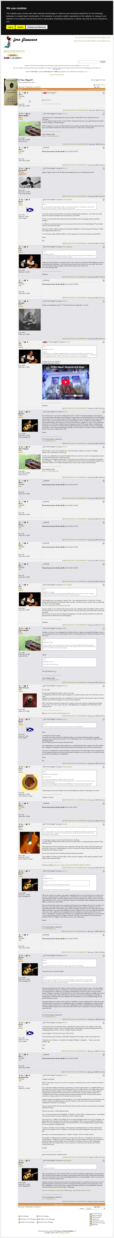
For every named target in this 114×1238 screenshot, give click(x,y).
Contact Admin (101, 41)
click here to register (84, 65)
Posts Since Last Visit (81, 37)
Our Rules (93, 41)
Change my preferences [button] (36, 27)
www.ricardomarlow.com (49, 441)
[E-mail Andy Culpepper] (22, 113)
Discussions (29, 87)
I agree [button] (10, 27)
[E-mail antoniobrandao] (22, 1075)
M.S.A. (65, 113)
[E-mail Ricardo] (22, 411)
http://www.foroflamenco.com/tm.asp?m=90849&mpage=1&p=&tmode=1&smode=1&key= (66, 1190)
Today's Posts (77, 41)
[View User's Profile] (19, 92)
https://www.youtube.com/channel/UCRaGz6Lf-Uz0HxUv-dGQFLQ (72, 865)
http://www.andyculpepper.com (50, 136)
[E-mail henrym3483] (22, 168)
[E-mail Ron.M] (22, 199)
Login (108, 37)
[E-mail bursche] (22, 824)
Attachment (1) (47, 100)
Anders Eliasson (66, 767)
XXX (64, 628)
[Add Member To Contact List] (25, 92)
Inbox (83, 41)
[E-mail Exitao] (22, 766)
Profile (88, 41)
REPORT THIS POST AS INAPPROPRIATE (75, 110)
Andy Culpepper (66, 199)
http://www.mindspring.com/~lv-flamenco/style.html (56, 605)
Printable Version (100, 85)
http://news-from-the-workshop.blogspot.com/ (57, 713)
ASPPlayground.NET (64, 1233)
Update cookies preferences (57, 74)
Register (104, 37)
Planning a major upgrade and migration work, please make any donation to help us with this (14, 51)
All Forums (21, 87)
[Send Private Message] (22, 92)
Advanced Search (92, 37)
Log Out (108, 41)
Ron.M (64, 824)
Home (99, 37)
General (37, 87)
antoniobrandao (67, 1160)
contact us (86, 71)
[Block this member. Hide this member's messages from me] (27, 92)
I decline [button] (20, 27)
